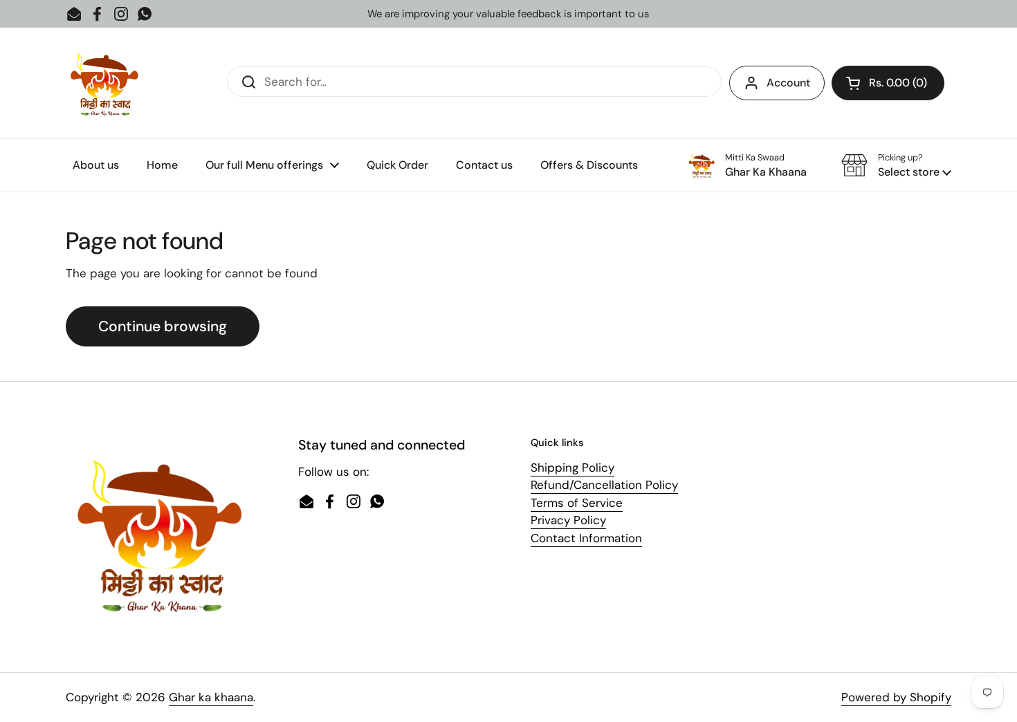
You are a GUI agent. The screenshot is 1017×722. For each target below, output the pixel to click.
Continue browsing (162, 326)
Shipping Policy (572, 467)
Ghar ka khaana (211, 697)
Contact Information (586, 538)
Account (788, 82)
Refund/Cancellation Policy (604, 484)
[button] (888, 83)
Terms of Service (577, 502)
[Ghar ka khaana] (104, 83)
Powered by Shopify (896, 697)
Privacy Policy (568, 520)
